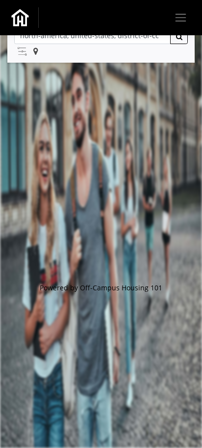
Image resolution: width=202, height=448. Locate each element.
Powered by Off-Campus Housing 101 (101, 287)
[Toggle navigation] (180, 17)
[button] (22, 51)
